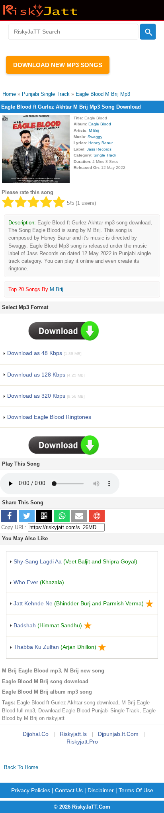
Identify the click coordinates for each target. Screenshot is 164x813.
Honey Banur (100, 143)
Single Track (105, 155)
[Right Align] (148, 32)
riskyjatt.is (73, 734)
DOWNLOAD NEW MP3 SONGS (57, 64)
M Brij (94, 130)
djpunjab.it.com (118, 734)
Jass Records (99, 149)
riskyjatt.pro (82, 741)
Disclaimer (101, 790)
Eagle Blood (99, 124)
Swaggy (95, 137)
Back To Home (21, 767)
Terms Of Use (136, 790)
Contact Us (69, 790)
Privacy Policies (30, 790)
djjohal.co (36, 734)
